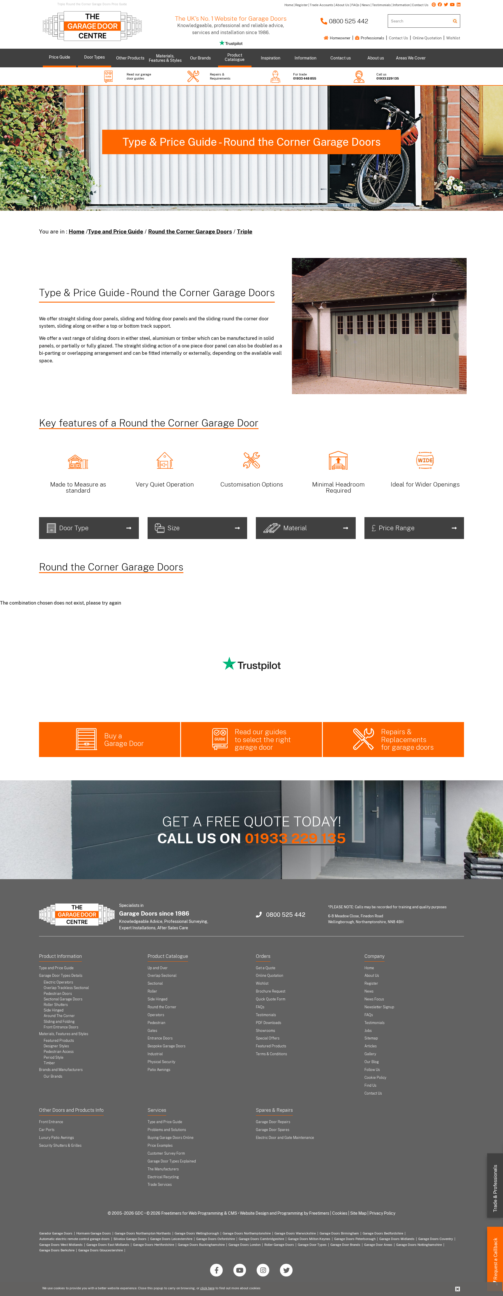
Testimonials (266, 1015)
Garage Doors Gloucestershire (100, 1250)
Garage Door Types (312, 1245)
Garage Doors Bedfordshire (383, 1233)
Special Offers (267, 1038)
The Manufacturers (163, 1169)
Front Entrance (51, 1122)
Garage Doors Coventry (435, 1239)
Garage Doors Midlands (397, 1239)
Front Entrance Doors (61, 1027)
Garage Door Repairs (273, 1122)
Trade (495, 1188)
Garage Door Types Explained (172, 1161)
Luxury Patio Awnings (56, 1138)
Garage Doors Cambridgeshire (261, 1239)
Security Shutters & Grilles (60, 1146)
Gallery (370, 1054)
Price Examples (160, 1146)
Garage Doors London (245, 1245)
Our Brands (53, 1076)
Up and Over (158, 968)
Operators (156, 1015)
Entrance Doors (160, 1038)
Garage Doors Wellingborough (197, 1233)
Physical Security (161, 1062)
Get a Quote (265, 968)
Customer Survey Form (166, 1153)
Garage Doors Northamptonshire (247, 1233)
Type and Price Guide (115, 231)
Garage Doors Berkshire (57, 1250)
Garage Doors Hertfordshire (153, 1245)
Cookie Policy (375, 1078)
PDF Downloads (268, 1023)
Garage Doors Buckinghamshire (201, 1245)
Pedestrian (156, 1023)
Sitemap (371, 1038)
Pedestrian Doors (58, 994)
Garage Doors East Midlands (107, 1245)
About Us (371, 976)
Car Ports (46, 1130)
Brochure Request (270, 991)
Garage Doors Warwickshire (295, 1233)
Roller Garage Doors (279, 1245)
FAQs (260, 1007)
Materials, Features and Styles (63, 1034)
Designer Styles (56, 1046)
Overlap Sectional (162, 976)
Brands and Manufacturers (61, 1070)
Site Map (358, 1213)
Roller (152, 991)
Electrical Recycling (163, 1177)
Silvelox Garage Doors (130, 1239)
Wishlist (453, 38)
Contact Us (398, 38)
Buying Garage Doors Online (171, 1138)
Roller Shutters (56, 1005)
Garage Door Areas (378, 1245)
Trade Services (160, 1185)
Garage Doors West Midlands (61, 1245)
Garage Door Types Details (60, 976)
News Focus (374, 999)
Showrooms (265, 1031)
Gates (152, 1031)
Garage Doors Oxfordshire (215, 1239)
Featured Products (59, 1041)
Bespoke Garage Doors (166, 1046)
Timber (49, 1063)
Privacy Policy (382, 1213)
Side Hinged (53, 1010)
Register (371, 983)
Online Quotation (427, 38)
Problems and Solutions (167, 1130)
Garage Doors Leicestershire (171, 1239)
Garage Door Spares (272, 1130)
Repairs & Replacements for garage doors (407, 739)
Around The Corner (59, 1016)
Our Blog (371, 1062)
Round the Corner (162, 1007)
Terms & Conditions (271, 1054)
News (368, 991)
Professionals (372, 38)
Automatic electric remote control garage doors (74, 1239)
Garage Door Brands (345, 1245)
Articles (370, 1046)
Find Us (370, 1085)
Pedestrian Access (59, 1052)
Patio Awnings (159, 1070)
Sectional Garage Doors (63, 999)
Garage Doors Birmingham (339, 1233)
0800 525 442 (347, 21)
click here (207, 1288)
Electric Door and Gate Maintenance (285, 1138)
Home (76, 231)
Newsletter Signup (379, 1007)
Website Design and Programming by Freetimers (284, 1213)
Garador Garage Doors (55, 1233)
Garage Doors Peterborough (355, 1239)
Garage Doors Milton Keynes (309, 1239)
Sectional (155, 983)
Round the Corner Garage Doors (190, 231)
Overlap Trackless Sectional (66, 988)
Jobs (368, 1031)
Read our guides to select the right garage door (263, 739)
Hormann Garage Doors (93, 1233)
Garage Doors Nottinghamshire (419, 1245)
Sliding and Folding (59, 1022)
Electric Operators (58, 982)
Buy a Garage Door (124, 739)
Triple (244, 231)
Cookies (339, 1213)
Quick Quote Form (270, 999)
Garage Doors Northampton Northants (143, 1233)
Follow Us (372, 1070)
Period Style (53, 1058)
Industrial (155, 1054)
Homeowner (339, 38)
